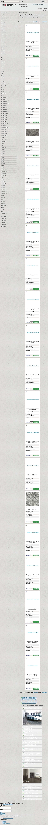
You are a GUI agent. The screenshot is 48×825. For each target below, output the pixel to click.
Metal (2, 89)
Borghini (3, 30)
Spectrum (3, 181)
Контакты (45, 10)
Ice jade (3, 63)
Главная (20, 12)
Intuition (3, 71)
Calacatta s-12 (4, 34)
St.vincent (3, 183)
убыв (37, 21)
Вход (1, 812)
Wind (2, 207)
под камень (3, 220)
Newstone (3, 141)
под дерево (3, 224)
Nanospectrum (4, 133)
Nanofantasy (4, 119)
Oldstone (3, 151)
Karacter (3, 77)
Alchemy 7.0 (4, 18)
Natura (2, 137)
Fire (2, 55)
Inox (2, 67)
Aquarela (3, 24)
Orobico (3, 153)
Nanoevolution (4, 113)
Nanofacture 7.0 (4, 117)
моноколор (3, 226)
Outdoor (3, 157)
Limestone (3, 83)
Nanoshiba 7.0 (4, 131)
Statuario (3, 185)
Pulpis (2, 167)
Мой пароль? (2, 814)
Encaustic (3, 44)
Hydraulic (3, 61)
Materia (3, 87)
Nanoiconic (3, 125)
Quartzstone (4, 171)
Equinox (3, 47)
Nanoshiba (3, 129)
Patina (2, 159)
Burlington (3, 32)
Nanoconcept (4, 101)
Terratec (3, 197)
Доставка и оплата (42, 8)
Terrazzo (3, 199)
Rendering (3, 175)
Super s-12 (3, 189)
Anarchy (3, 22)
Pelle (2, 161)
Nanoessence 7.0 (5, 111)
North (2, 143)
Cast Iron (3, 36)
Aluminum (3, 20)
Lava (2, 79)
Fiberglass (3, 53)
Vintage (3, 201)
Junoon (3, 75)
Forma (2, 59)
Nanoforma (3, 121)
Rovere (2, 177)
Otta (2, 155)
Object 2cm (3, 147)
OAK (2, 145)
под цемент (3, 222)
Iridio (2, 73)
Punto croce (4, 169)
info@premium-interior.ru (38, 4)
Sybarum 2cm (4, 191)
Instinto (2, 69)
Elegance (3, 40)
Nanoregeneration (5, 127)
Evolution (3, 49)
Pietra (2, 165)
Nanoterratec (4, 135)
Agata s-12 (3, 16)
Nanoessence (4, 109)
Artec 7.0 (3, 26)
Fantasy (3, 51)
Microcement (4, 93)
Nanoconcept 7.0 (5, 103)
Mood (2, 95)
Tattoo (2, 195)
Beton (2, 28)
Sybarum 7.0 (4, 193)
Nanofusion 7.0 (4, 123)
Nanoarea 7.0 (4, 97)
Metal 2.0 (3, 91)
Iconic (2, 65)
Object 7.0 (3, 149)
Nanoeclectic (4, 107)
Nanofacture (4, 115)
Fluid (2, 57)
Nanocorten (3, 105)
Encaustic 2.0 (4, 46)
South (2, 179)
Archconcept (4, 213)
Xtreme (2, 209)
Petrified (3, 163)
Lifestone (3, 81)
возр (35, 21)
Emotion (3, 42)
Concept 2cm (4, 38)
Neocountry (3, 139)
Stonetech (3, 187)
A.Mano (3, 14)
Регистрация (2, 813)
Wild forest (3, 205)
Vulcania (3, 203)
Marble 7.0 (3, 85)
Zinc (2, 211)
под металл (3, 218)
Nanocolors (3, 99)
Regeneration (4, 173)
